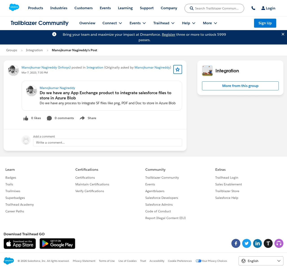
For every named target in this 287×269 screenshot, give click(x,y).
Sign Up (265, 23)
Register (168, 34)
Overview (87, 23)
